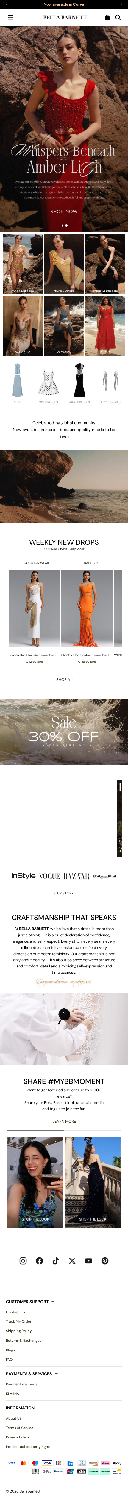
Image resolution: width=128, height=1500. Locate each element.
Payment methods (21, 1384)
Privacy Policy (17, 1437)
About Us (13, 1418)
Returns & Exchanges (23, 1340)
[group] (35, 616)
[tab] (61, 225)
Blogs (10, 1350)
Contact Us (15, 1312)
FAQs (10, 1359)
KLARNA (12, 1393)
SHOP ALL (65, 679)
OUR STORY (64, 893)
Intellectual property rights (28, 1446)
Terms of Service (19, 1428)
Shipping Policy (19, 1331)
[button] (10, 17)
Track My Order (18, 1321)
